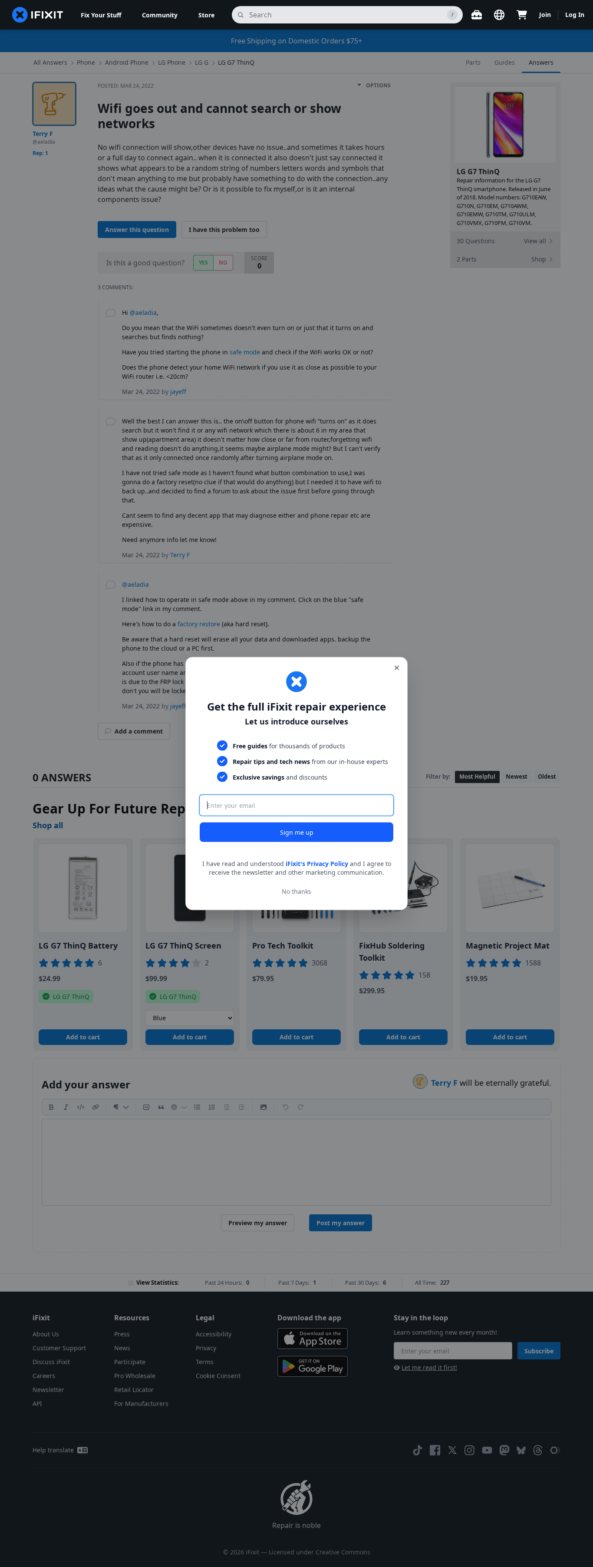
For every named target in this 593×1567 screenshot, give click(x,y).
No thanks (296, 891)
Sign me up (296, 832)
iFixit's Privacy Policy (317, 864)
